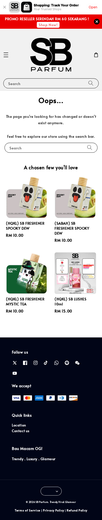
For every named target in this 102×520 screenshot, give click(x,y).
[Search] (90, 83)
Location (19, 425)
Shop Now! (48, 24)
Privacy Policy (53, 510)
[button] (6, 55)
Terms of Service (27, 510)
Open (93, 7)
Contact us (20, 431)
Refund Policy (77, 510)
